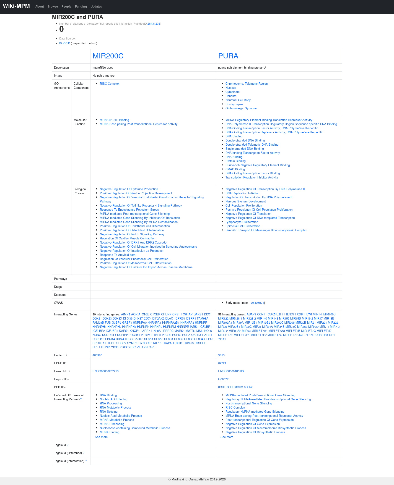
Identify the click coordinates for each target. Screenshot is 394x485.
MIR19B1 (251, 322)
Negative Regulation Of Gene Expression (253, 424)
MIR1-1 (317, 314)
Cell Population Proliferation (244, 205)
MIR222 (333, 322)
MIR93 (246, 330)
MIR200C (108, 55)
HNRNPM (169, 326)
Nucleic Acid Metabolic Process (121, 415)
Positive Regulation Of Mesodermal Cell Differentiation (135, 263)
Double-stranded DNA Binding (245, 140)
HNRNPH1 (99, 326)
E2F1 (279, 314)
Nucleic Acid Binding (113, 399)
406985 (97, 355)
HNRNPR (183, 326)
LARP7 (145, 330)
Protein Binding (236, 161)
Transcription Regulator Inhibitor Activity (252, 177)
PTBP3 (156, 335)
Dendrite (231, 96)
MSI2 (199, 330)
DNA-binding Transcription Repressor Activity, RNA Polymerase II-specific (274, 132)
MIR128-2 (249, 318)
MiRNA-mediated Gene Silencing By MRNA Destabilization (139, 222)
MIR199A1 (225, 322)
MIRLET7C (308, 330)
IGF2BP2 (99, 330)
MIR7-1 (324, 326)
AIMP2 (125, 314)
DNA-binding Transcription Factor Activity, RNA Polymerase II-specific (272, 128)
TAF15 (157, 343)
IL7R (309, 314)
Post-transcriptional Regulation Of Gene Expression (260, 419)
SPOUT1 (98, 343)
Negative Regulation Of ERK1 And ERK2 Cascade (133, 242)
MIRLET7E (225, 335)
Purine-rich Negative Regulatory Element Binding (258, 165)
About (39, 6)
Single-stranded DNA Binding (245, 148)
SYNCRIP (145, 343)
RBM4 (120, 339)
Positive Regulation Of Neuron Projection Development (136, 193)
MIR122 (223, 318)
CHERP (166, 314)
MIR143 (273, 318)
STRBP (110, 343)
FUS (108, 322)
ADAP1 (251, 314)
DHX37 (138, 318)
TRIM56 (188, 343)
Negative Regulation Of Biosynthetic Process (255, 432)
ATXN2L (143, 314)
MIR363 (302, 326)
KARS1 (124, 330)
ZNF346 (149, 347)
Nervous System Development (246, 201)
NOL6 (208, 330)
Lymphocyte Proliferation (242, 222)
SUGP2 (121, 343)
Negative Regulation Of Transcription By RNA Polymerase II (265, 189)
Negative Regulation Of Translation (248, 213)
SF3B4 (198, 339)
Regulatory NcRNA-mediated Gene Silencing (255, 411)
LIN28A (156, 330)
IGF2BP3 (112, 330)
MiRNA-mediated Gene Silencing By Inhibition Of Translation (140, 217)
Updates (96, 6)
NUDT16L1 (109, 335)
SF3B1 (168, 339)
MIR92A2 (235, 330)
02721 (222, 363)
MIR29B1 (234, 326)
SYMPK (132, 343)
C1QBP (155, 314)
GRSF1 (127, 322)
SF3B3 (188, 339)
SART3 (138, 339)
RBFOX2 (98, 339)
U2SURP (200, 343)
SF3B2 (178, 339)
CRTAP (188, 314)
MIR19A (238, 322)
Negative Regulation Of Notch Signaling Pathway (132, 234)
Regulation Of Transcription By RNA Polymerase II (259, 197)
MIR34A (267, 326)
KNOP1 (135, 330)
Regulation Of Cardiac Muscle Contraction (127, 238)
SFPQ (208, 339)
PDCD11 (134, 335)
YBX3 (132, 347)
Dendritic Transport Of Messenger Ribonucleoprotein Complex (266, 230)
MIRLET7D (324, 330)
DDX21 (97, 318)
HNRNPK (143, 326)
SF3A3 (158, 339)
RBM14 (110, 339)
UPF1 (96, 347)
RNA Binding (234, 157)
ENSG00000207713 (106, 371)
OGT (301, 335)
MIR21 (311, 322)
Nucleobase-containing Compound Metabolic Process (135, 428)
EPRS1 (180, 318)
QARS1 (196, 335)
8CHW (248, 387)
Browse (52, 6)
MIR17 (318, 318)
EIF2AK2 (158, 318)
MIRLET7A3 (277, 330)
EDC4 (147, 318)
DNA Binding (234, 136)
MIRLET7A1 (259, 330)
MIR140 (262, 318)
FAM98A (202, 318)
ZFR (140, 347)
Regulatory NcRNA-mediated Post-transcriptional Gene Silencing (268, 399)
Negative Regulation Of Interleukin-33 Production (132, 250)
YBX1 (115, 347)
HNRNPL (156, 326)
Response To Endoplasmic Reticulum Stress (129, 209)
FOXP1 (300, 314)
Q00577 (223, 379)
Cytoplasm (233, 91)
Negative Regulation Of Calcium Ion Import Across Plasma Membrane (146, 267)
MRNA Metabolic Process (117, 419)
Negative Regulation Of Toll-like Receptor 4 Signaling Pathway (141, 205)
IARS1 (194, 326)
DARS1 (198, 314)
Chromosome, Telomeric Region (247, 83)
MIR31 (257, 326)
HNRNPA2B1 (170, 322)
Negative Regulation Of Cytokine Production (129, 189)
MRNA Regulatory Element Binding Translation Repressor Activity (269, 120)
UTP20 (105, 347)
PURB (318, 335)
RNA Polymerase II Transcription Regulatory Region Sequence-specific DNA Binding (281, 124)
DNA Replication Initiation (242, 193)
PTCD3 (166, 335)
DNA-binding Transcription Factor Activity (253, 152)
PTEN (309, 335)
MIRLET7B (293, 330)
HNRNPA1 (154, 322)
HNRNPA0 (140, 322)
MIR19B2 (264, 322)
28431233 (154, 23)
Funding (81, 6)
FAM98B (98, 322)
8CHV (239, 387)
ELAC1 (170, 318)
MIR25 (222, 326)
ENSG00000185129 (231, 371)
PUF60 (176, 335)
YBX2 (123, 347)
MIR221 (322, 322)
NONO (97, 335)
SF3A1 (148, 339)
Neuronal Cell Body (238, 100)
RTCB (129, 339)
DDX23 (107, 318)
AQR (134, 314)
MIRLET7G (274, 335)
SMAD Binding (235, 169)
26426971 (257, 302)
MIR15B (295, 318)
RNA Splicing (108, 411)
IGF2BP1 (206, 326)
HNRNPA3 (187, 322)
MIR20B (301, 322)
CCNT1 (262, 314)
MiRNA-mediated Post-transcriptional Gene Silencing (135, 213)
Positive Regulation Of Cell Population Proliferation (259, 209)
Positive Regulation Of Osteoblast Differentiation (132, 230)
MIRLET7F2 (259, 335)
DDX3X (117, 318)
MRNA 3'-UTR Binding (114, 120)
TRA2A (167, 343)
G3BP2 (116, 322)
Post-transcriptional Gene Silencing (249, 403)
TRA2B (177, 343)
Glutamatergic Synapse (241, 108)
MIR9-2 (223, 330)
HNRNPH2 (114, 326)
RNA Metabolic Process (116, 407)
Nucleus (231, 87)
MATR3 (190, 330)
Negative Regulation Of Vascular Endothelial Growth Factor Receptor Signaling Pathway (152, 199)
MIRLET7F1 (242, 335)
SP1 (332, 335)
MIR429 (313, 326)
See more (101, 437)
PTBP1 (145, 335)
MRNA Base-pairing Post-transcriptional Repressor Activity (139, 124)
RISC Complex (109, 83)
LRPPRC (168, 330)
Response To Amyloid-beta (117, 254)
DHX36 (127, 318)
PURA (228, 55)
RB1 (325, 335)
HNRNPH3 (129, 326)
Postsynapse (234, 104)
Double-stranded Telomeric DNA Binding (252, 144)
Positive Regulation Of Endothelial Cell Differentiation (135, 226)
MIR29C (246, 326)
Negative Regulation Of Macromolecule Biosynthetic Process (266, 428)
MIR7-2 (335, 326)
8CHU (230, 387)
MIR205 (289, 322)
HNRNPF (201, 322)
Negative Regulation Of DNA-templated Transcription (260, 217)
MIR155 (284, 318)
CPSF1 (177, 314)
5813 (221, 355)
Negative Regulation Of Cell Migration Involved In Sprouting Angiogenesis (148, 246)
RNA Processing (111, 403)
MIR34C (290, 326)
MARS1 (179, 330)
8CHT (222, 387)
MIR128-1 (235, 318)
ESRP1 (191, 318)
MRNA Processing (112, 424)
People (66, 6)
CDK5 (271, 314)
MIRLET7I (290, 335)
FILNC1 (289, 314)
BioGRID (64, 43)
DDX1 (208, 314)
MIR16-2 (307, 318)
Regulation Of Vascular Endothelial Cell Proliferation (134, 259)
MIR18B (329, 318)
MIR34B (279, 326)
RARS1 (207, 335)
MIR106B (329, 314)
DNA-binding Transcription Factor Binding (253, 173)
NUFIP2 (122, 335)
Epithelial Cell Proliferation (243, 226)
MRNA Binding (109, 432)
